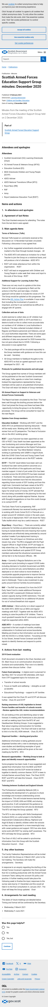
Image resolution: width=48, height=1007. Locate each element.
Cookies (34, 974)
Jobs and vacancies (24, 979)
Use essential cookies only (24, 37)
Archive (16, 974)
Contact (25, 974)
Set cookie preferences (24, 43)
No (8, 933)
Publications (13, 67)
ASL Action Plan (17, 299)
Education (25, 100)
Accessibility (6, 974)
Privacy (37, 979)
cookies (11, 4)
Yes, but (10, 938)
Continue (7, 946)
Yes (8, 927)
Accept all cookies (24, 30)
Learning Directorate (18, 98)
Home (4, 67)
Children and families (13, 100)
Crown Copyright (8, 979)
